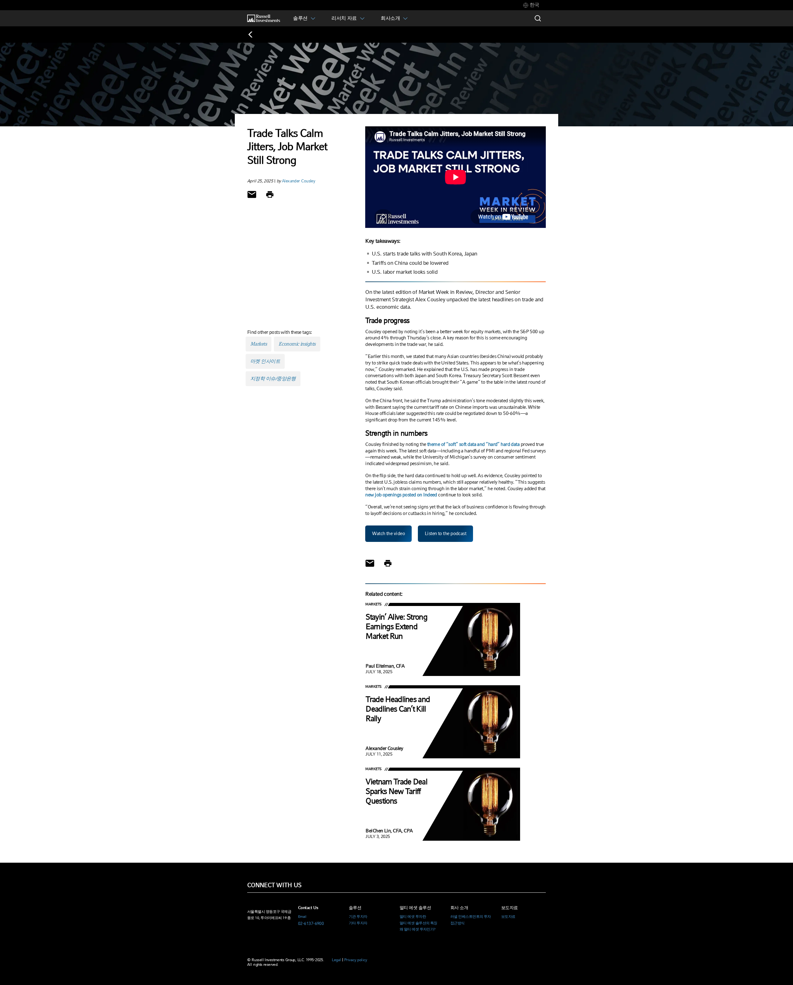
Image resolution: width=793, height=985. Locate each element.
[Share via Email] (252, 194)
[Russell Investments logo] (263, 18)
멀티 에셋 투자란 (413, 916)
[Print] (270, 194)
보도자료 (508, 916)
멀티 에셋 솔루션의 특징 (418, 923)
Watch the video (388, 533)
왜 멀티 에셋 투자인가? (418, 929)
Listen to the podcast (445, 533)
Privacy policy (355, 959)
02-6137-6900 (311, 923)
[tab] (531, 5)
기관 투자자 (358, 916)
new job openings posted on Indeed (401, 495)
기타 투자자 (358, 923)
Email (302, 916)
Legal (336, 959)
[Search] (538, 18)
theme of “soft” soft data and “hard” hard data (473, 444)
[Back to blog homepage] (253, 34)
